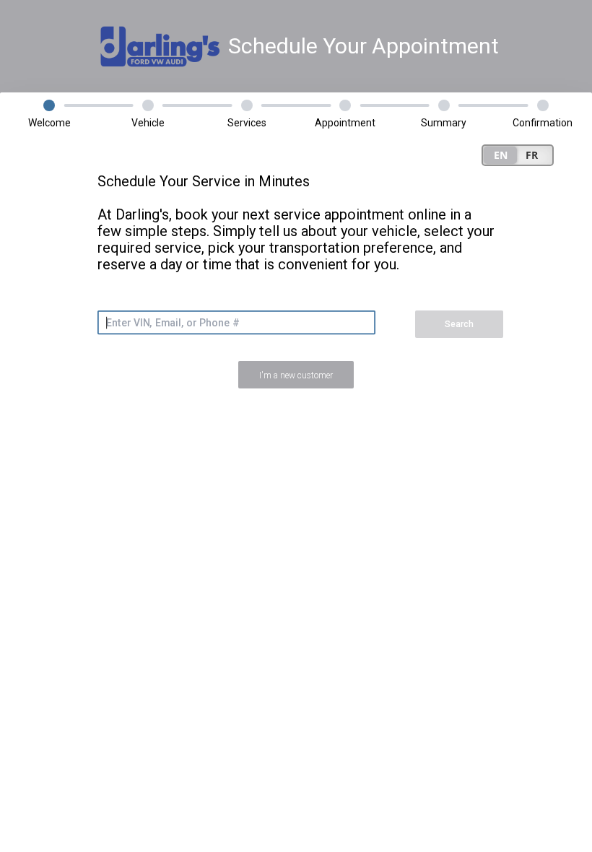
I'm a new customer (296, 375)
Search (459, 324)
